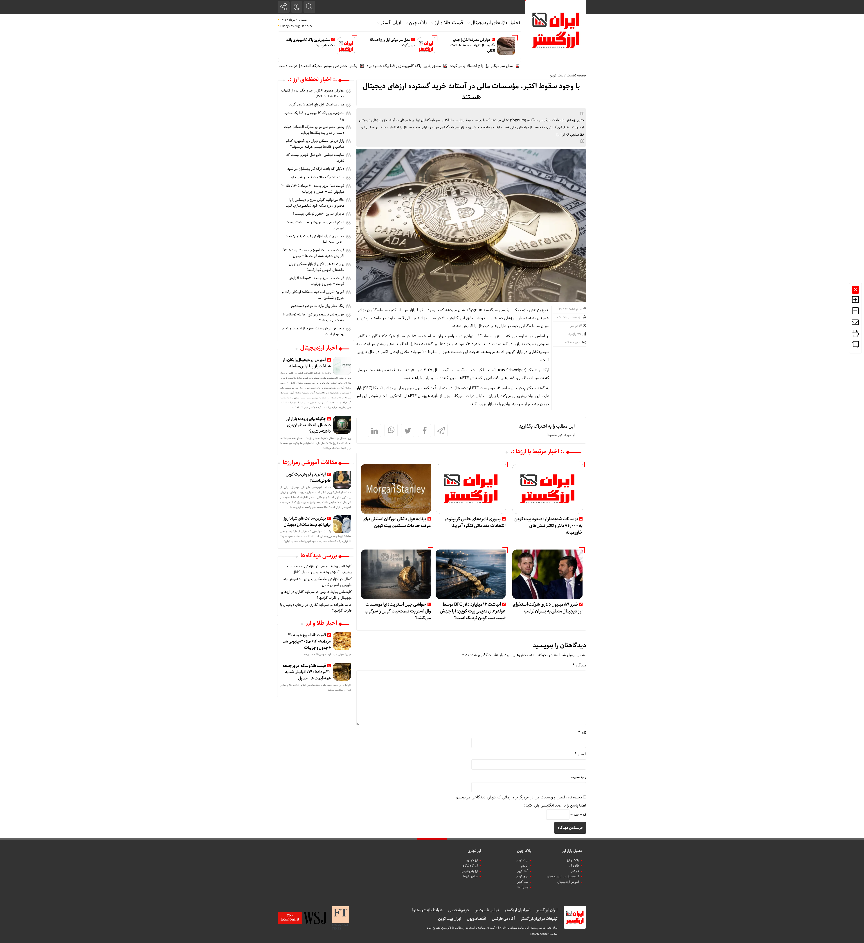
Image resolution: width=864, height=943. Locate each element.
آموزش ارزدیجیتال (568, 882)
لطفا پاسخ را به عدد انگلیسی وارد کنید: (555, 805)
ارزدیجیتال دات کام (569, 317)
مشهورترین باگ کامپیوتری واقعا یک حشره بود (310, 42)
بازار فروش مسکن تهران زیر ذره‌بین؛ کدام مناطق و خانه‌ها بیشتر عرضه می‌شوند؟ (315, 144)
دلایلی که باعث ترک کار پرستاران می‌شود (315, 169)
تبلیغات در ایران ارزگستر (539, 919)
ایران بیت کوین (449, 919)
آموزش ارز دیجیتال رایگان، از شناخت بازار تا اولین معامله (307, 363)
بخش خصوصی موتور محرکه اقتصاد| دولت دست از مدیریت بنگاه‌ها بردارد (343, 65)
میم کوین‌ (522, 882)
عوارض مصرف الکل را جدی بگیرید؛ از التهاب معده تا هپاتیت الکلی (472, 45)
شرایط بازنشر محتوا (427, 910)
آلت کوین (522, 871)
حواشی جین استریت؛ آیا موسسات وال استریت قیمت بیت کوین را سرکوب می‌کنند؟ (397, 611)
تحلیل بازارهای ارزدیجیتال (495, 22)
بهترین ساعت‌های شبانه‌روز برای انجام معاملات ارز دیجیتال (307, 521)
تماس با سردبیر (487, 910)
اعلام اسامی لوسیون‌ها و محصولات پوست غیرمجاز (315, 225)
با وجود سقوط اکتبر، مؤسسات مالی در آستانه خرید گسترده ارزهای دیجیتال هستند (471, 91)
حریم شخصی (459, 910)
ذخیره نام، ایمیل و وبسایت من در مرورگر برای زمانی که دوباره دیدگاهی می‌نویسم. (518, 797)
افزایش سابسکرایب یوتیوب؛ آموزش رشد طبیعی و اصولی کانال (319, 569)
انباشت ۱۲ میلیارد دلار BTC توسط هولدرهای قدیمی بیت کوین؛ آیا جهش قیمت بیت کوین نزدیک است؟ (473, 611)
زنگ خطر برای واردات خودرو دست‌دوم (317, 306)
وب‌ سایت (578, 776)
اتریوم (524, 865)
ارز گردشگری (470, 865)
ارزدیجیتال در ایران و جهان (563, 876)
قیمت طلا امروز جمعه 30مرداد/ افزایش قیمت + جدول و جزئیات (316, 281)
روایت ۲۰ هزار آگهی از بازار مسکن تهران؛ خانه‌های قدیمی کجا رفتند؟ (316, 267)
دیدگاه (579, 665)
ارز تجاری (474, 851)
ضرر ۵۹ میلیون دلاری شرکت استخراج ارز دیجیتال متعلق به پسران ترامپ (548, 608)
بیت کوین (556, 75)
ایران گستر (390, 22)
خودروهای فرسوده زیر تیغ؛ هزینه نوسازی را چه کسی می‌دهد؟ (313, 317)
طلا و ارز (574, 865)
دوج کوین (522, 876)
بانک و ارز (573, 860)
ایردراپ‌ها (522, 887)
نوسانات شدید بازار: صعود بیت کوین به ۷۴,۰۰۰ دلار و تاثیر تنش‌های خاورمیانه (548, 525)
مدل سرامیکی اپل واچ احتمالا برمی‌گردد (392, 42)
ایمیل (580, 754)
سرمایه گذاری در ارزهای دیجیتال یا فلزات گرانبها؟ (316, 608)
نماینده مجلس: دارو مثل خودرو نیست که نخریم (315, 158)
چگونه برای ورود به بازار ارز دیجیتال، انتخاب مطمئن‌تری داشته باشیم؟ (308, 425)
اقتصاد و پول (476, 919)
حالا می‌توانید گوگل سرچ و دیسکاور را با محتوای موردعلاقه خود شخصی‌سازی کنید (315, 203)
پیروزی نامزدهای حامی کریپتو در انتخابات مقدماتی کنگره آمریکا (475, 522)
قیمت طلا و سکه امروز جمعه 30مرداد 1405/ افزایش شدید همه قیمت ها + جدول (313, 253)
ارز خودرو (472, 860)
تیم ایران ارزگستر (518, 910)
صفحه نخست (576, 75)
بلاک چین (524, 851)
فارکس (574, 871)
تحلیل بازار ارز (572, 851)
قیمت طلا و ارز (448, 22)
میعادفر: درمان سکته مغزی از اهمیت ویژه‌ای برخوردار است (313, 331)
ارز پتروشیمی (469, 871)
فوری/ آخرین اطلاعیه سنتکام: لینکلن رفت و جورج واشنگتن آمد (313, 295)
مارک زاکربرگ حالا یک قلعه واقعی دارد (317, 177)
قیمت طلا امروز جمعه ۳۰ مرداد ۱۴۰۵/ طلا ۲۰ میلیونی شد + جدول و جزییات (312, 189)
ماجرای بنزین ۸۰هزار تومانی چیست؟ (318, 214)
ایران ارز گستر (546, 910)
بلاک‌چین (418, 22)
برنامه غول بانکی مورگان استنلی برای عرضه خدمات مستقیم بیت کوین (396, 522)
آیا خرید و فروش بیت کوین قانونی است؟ (308, 477)
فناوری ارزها (470, 876)
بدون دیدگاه (573, 342)
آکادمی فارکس (503, 919)
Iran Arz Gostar (539, 934)
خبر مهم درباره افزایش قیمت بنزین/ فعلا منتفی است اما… (315, 239)
